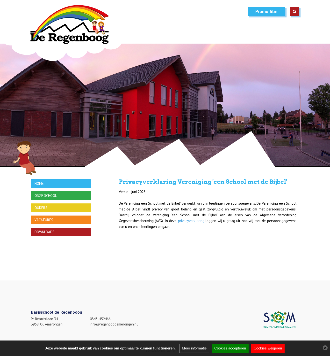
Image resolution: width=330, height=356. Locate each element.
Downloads (44, 232)
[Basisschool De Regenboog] (63, 33)
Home (39, 183)
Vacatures (44, 219)
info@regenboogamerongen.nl (114, 324)
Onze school (46, 195)
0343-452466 (100, 319)
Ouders (41, 207)
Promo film (266, 11)
